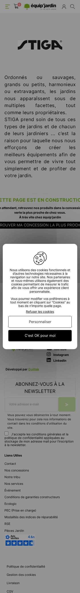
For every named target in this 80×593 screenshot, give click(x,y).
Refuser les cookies (40, 311)
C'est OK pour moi (40, 335)
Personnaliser (40, 321)
